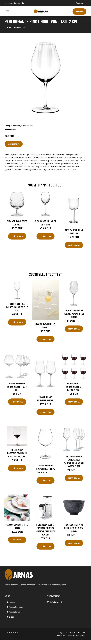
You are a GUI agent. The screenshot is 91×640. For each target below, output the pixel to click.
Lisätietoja (13, 144)
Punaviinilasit (20, 27)
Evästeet (81, 632)
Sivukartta (80, 635)
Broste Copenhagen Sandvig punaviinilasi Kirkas (74, 313)
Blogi (11, 617)
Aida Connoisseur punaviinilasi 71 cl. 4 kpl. (17, 386)
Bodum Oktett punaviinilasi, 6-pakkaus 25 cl (74, 386)
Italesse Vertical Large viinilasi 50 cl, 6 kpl (17, 307)
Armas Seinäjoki (16, 607)
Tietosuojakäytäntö (65, 635)
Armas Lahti (14, 612)
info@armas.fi (80, 3)
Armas (12, 602)
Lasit (9, 27)
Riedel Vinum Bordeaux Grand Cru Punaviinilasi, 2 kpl (17, 453)
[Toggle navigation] (8, 11)
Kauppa (79, 11)
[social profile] (23, 3)
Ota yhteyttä (70, 632)
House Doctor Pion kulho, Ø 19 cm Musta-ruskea (74, 528)
